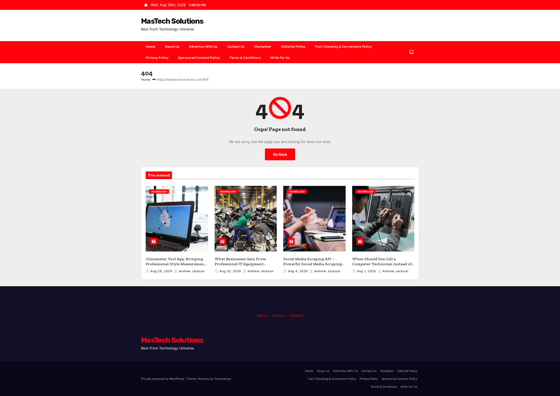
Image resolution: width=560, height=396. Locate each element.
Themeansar (222, 378)
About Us (172, 46)
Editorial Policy (293, 46)
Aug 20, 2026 (230, 271)
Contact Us (236, 46)
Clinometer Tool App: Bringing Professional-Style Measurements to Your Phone (176, 263)
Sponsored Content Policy (199, 57)
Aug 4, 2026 (298, 271)
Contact (296, 315)
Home (150, 46)
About (262, 315)
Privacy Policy (157, 57)
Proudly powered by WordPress (163, 378)
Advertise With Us (203, 46)
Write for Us (280, 57)
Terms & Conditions (245, 57)
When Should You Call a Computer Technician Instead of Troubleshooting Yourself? (382, 263)
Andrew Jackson (191, 271)
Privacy (278, 315)
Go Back (280, 154)
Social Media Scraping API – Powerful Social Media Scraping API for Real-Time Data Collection (314, 263)
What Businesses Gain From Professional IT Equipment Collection (240, 263)
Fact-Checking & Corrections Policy (343, 46)
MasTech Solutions (172, 21)
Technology (159, 191)
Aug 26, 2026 (161, 271)
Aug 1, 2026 (367, 271)
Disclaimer (262, 46)
